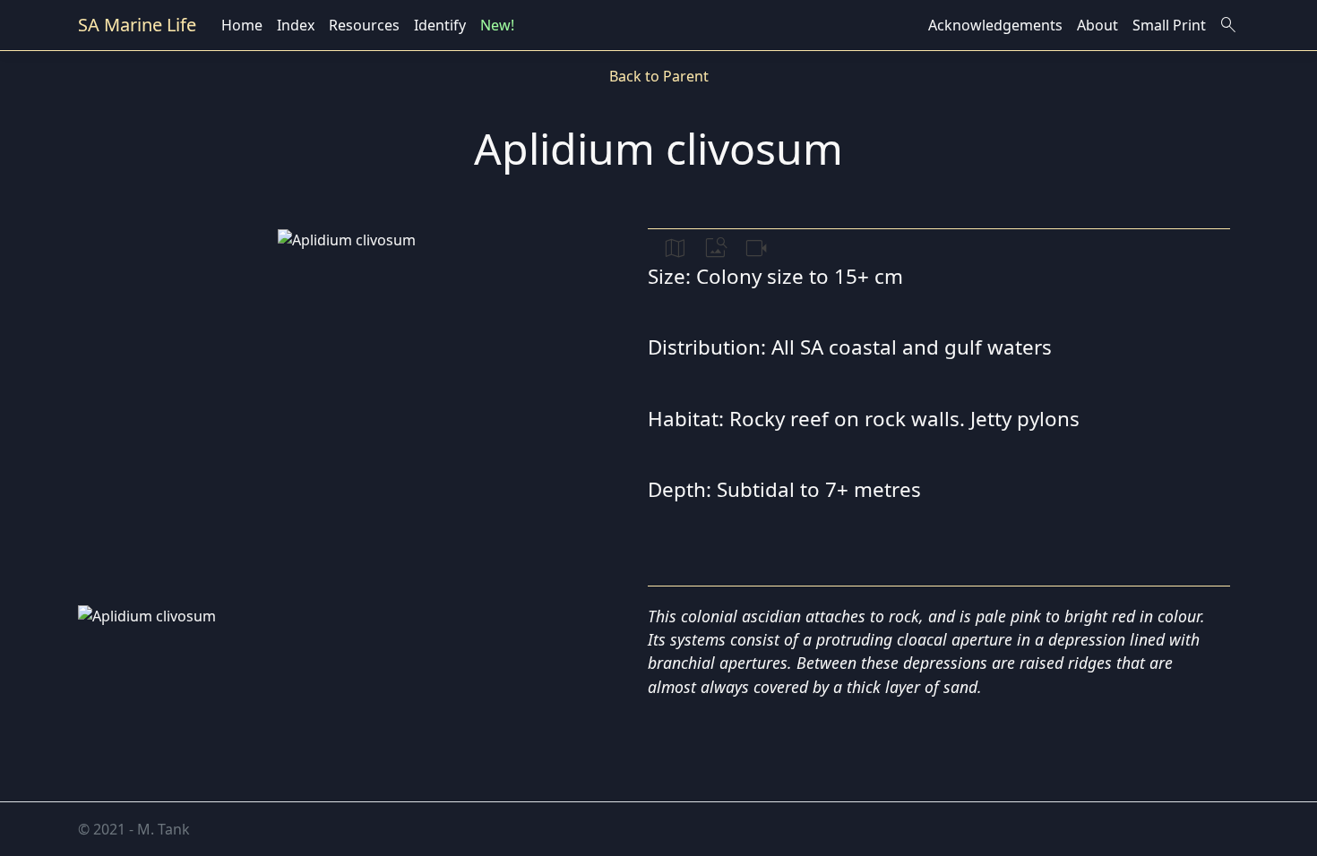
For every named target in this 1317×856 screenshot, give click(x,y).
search (1228, 25)
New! (497, 25)
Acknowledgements (995, 25)
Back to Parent (659, 76)
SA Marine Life (137, 25)
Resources (364, 25)
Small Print (1169, 25)
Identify (440, 25)
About (1097, 25)
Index (295, 25)
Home (242, 25)
